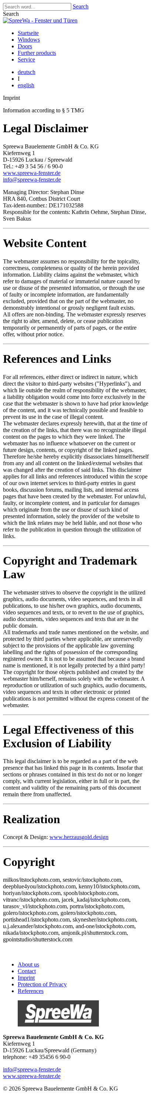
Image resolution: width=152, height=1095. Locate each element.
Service (26, 59)
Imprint (26, 978)
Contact (27, 971)
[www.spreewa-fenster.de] (58, 1024)
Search (81, 6)
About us (28, 964)
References (31, 991)
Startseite (28, 33)
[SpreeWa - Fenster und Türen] (40, 20)
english (26, 85)
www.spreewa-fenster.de (32, 173)
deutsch (26, 72)
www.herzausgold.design (78, 837)
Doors (25, 46)
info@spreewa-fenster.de (32, 179)
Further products (37, 53)
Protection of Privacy (42, 984)
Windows (29, 39)
